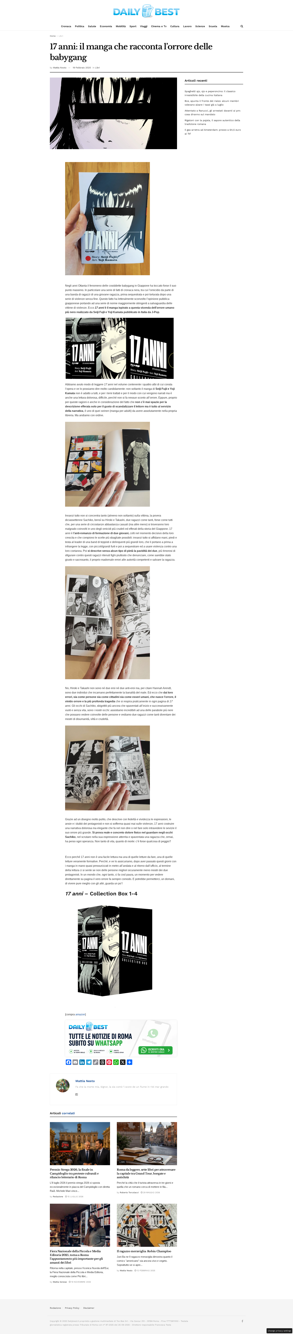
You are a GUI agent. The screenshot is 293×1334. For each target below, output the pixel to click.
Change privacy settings (279, 1331)
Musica (225, 26)
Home (53, 36)
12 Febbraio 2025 (145, 1270)
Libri (61, 36)
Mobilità (121, 26)
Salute (92, 26)
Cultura (174, 26)
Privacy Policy (72, 1308)
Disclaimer (88, 1308)
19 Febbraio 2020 (82, 67)
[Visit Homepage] (146, 11)
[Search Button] (242, 26)
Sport (133, 26)
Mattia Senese (60, 1282)
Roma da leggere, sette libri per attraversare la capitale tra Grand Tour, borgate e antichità (146, 1173)
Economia (106, 26)
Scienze (200, 26)
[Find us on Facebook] (242, 1321)
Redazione (58, 1196)
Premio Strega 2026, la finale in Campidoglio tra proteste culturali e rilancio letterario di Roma (74, 1173)
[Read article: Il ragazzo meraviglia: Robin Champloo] (147, 1225)
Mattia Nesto (59, 67)
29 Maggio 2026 (151, 1192)
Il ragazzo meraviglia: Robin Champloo (144, 1251)
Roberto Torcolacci (129, 1192)
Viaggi (143, 26)
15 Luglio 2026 (75, 1196)
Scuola (213, 26)
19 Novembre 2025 (81, 1282)
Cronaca (66, 26)
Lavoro (187, 26)
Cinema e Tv (159, 26)
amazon (80, 1014)
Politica (79, 26)
